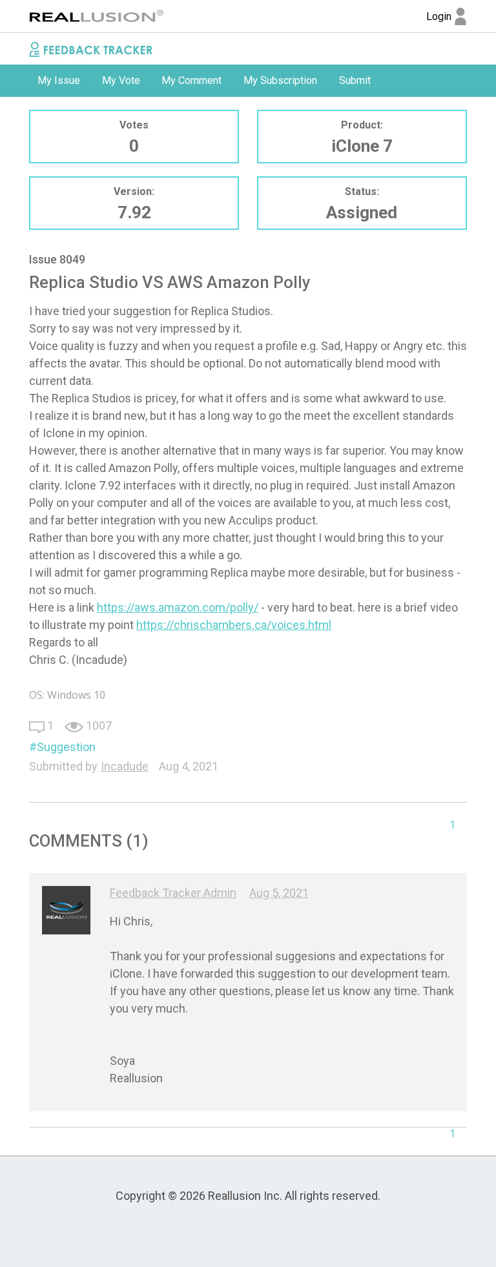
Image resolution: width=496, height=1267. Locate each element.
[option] (58, 81)
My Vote (121, 80)
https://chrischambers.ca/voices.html (233, 625)
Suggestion (66, 747)
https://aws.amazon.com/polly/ (177, 607)
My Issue (58, 80)
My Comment (191, 80)
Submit (355, 80)
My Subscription (280, 80)
